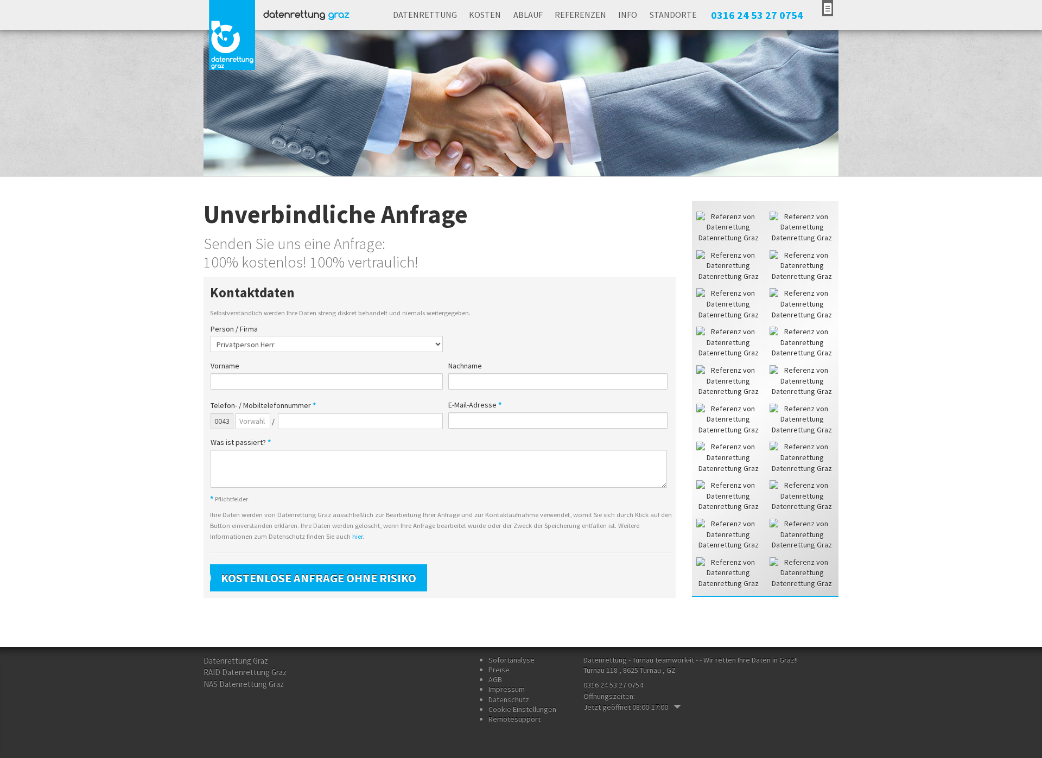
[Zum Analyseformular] (827, 8)
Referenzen (580, 14)
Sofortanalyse (511, 660)
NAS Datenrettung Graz (244, 684)
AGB (495, 679)
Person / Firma (234, 329)
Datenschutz (508, 699)
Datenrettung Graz (236, 660)
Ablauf (528, 14)
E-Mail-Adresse (474, 405)
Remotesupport (514, 719)
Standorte (673, 14)
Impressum (506, 689)
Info (627, 14)
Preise (499, 669)
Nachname (465, 366)
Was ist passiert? (241, 442)
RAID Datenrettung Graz (245, 672)
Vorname (225, 366)
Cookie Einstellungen (522, 709)
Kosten (485, 14)
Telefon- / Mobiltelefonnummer (263, 405)
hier (357, 536)
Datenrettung (425, 14)
